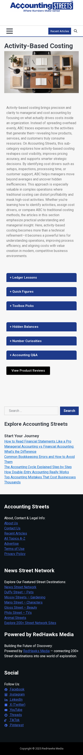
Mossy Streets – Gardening (24, 597)
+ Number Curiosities (26, 341)
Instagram (17, 694)
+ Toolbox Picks (22, 306)
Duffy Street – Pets (19, 592)
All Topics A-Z (14, 538)
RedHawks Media (36, 651)
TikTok (14, 720)
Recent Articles (59, 31)
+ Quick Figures (21, 291)
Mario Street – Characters (23, 602)
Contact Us (12, 528)
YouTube (15, 710)
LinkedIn (16, 699)
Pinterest (16, 725)
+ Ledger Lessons (23, 277)
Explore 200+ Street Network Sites (30, 623)
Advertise (11, 544)
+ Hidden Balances (24, 327)
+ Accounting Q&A (23, 355)
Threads (15, 715)
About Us (11, 523)
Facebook (16, 689)
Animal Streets (15, 618)
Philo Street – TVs (18, 613)
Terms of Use (14, 549)
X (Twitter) (17, 705)
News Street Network (20, 587)
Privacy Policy (15, 554)
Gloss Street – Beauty (20, 607)
